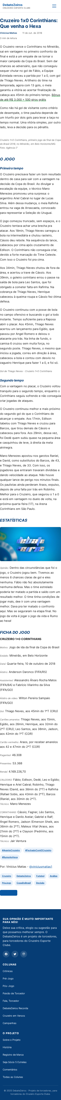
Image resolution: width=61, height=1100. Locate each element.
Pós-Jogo (8, 985)
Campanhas (9, 1023)
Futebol (40, 876)
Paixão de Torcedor (14, 993)
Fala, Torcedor (11, 1000)
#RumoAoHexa (10, 857)
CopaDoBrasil (24, 883)
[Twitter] (15, 954)
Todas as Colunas (13, 1077)
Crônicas (8, 971)
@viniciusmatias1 (40, 866)
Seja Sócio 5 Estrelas (15, 1062)
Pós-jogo (8, 892)
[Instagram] (23, 954)
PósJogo (6, 883)
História (7, 1047)
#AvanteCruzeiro (11, 850)
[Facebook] (6, 954)
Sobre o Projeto (12, 1039)
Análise (53, 876)
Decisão (40, 883)
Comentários (10, 1069)
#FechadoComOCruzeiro (38, 850)
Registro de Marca (13, 1054)
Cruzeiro (6, 876)
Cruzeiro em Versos (14, 1015)
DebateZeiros (24, 876)
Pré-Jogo (8, 978)
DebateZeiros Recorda (15, 1008)
